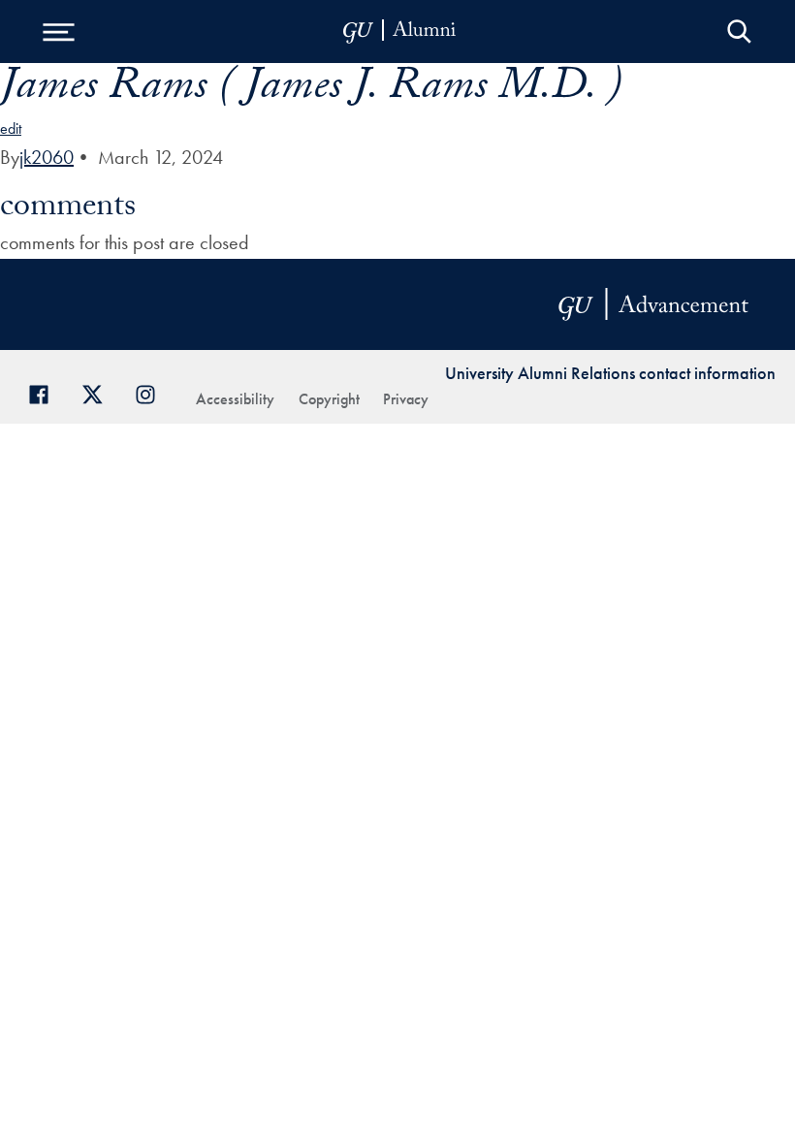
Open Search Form (739, 31)
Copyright (329, 399)
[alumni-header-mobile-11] (400, 31)
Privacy (406, 399)
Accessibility (235, 399)
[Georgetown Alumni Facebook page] (46, 392)
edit (10, 128)
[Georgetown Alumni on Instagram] (153, 392)
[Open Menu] (58, 31)
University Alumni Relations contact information (610, 373)
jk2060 (46, 157)
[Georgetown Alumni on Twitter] (99, 392)
